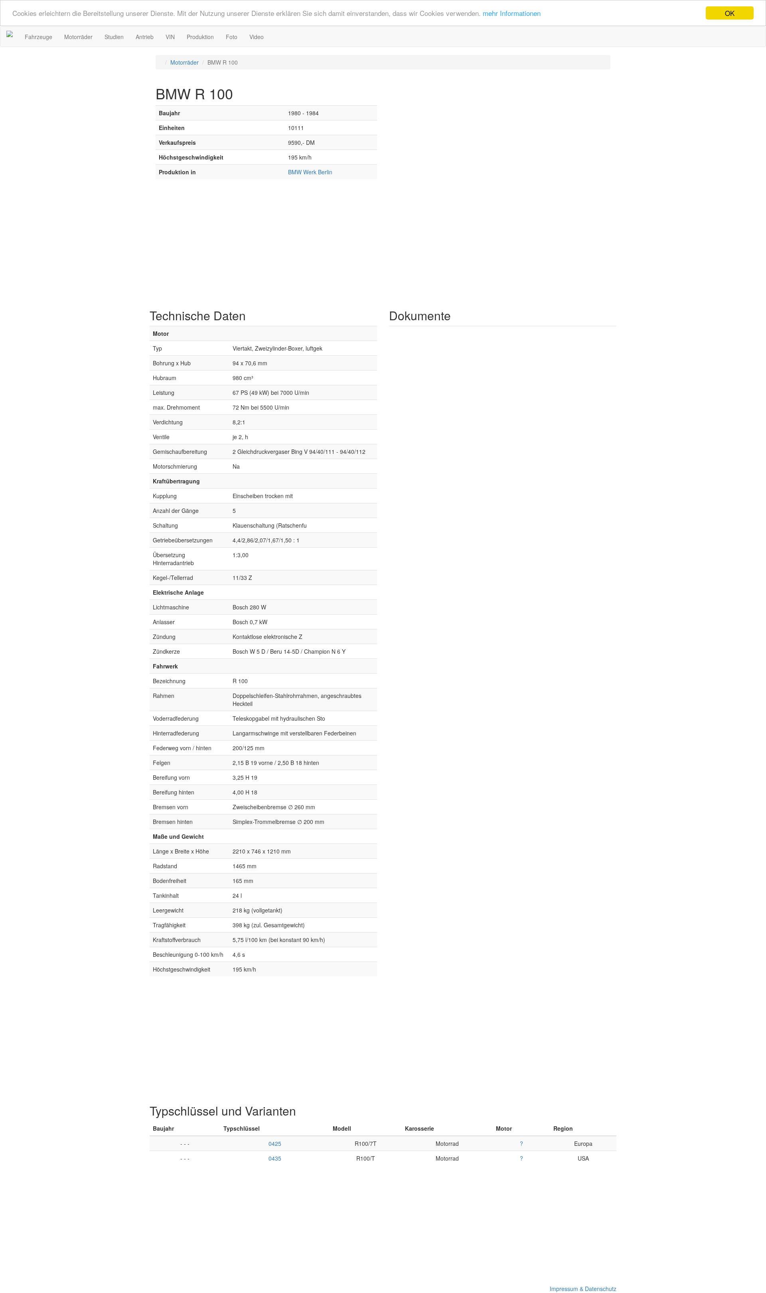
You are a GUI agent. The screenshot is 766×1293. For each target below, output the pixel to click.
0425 (274, 1143)
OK (729, 13)
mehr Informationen (512, 13)
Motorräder (78, 37)
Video (256, 37)
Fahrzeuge (38, 37)
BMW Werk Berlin (310, 172)
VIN (170, 37)
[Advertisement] (383, 245)
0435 (274, 1158)
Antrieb (145, 37)
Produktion (200, 37)
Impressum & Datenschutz (581, 1289)
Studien (114, 37)
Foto (231, 37)
